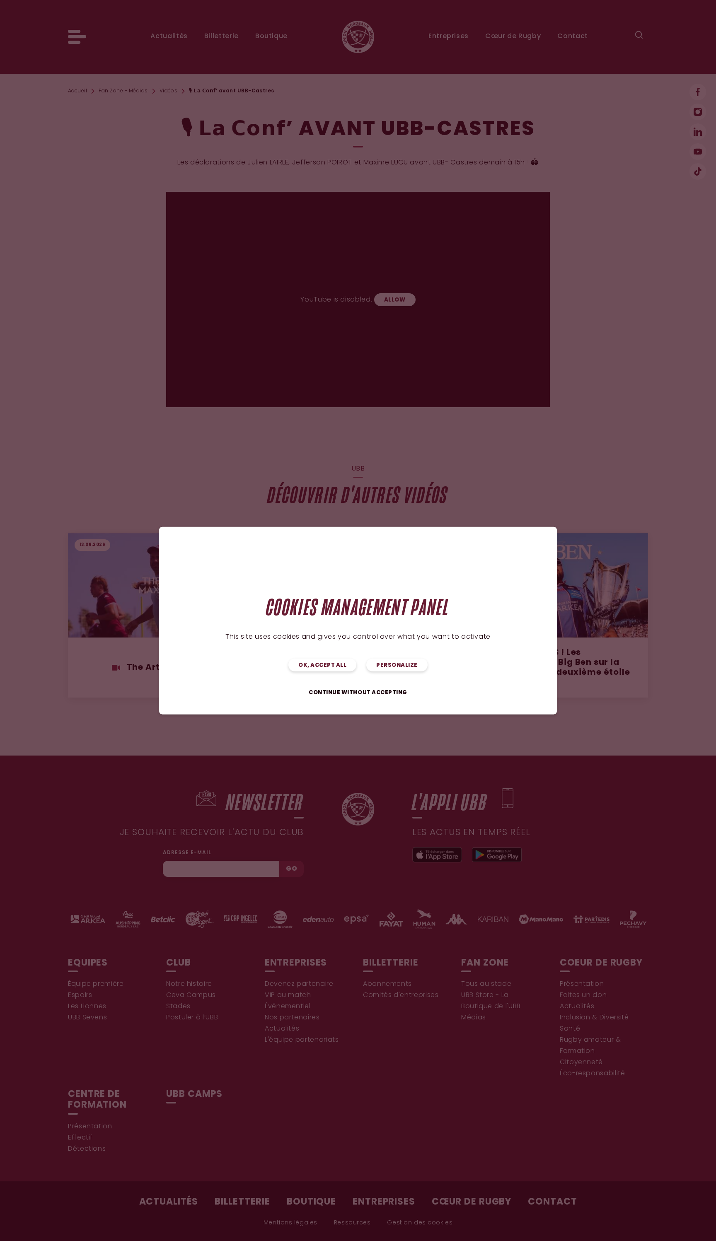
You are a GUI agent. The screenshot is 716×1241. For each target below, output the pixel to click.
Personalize (397, 665)
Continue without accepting (358, 692)
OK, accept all (322, 665)
